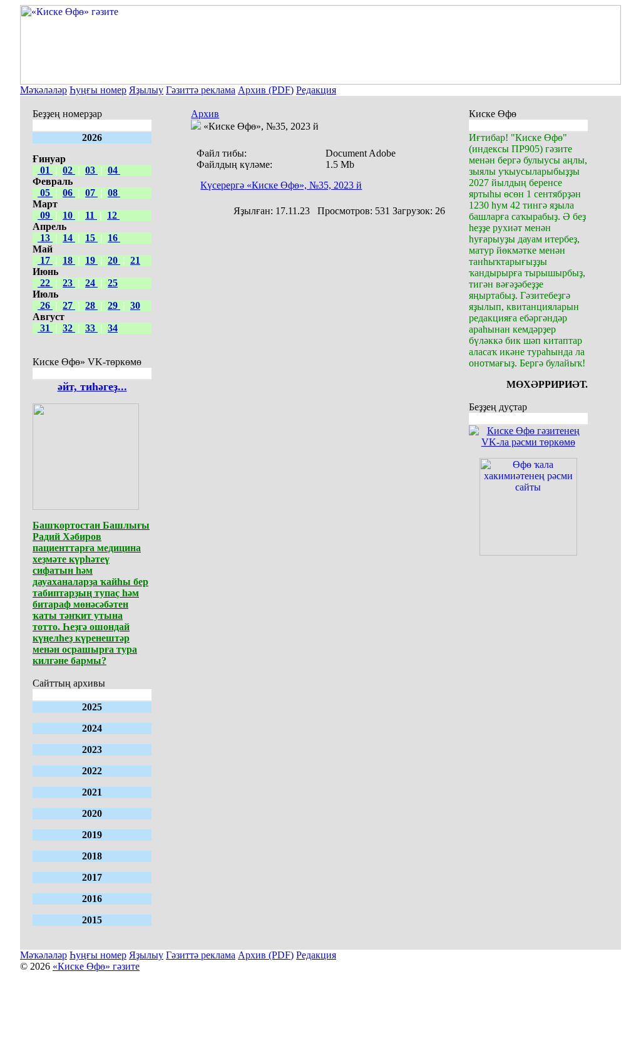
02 (69, 170)
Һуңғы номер (97, 90)
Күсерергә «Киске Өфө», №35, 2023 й (281, 185)
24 (91, 283)
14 (69, 237)
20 (114, 260)
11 (91, 215)
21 (135, 260)
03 (91, 170)
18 (69, 260)
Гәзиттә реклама (200, 90)
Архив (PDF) (266, 90)
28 (91, 305)
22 (45, 283)
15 (91, 237)
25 (113, 283)
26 (45, 305)
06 (69, 192)
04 (114, 170)
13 (45, 237)
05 (45, 192)
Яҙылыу (146, 90)
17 (45, 260)
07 (91, 192)
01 (45, 170)
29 (114, 305)
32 (69, 328)
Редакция (316, 90)
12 (113, 215)
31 (45, 328)
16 (114, 237)
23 (69, 283)
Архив (205, 113)
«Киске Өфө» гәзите (96, 966)
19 (91, 260)
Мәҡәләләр (43, 90)
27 (69, 305)
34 (113, 328)
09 (45, 215)
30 (135, 305)
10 (69, 215)
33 (91, 328)
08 (114, 192)
